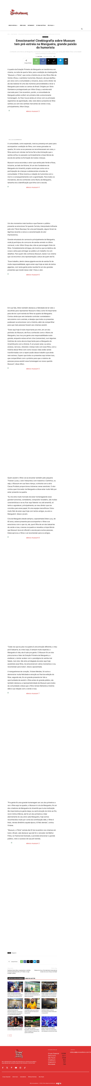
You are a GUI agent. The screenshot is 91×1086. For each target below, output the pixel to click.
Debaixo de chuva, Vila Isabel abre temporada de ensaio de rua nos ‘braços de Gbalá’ (45, 971)
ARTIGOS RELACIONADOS (16, 978)
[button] (81, 29)
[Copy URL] (31, 961)
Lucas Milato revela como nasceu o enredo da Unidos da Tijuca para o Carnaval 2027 (32, 1012)
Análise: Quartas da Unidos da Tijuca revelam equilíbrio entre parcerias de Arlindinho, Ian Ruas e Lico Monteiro (49, 995)
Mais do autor (30, 978)
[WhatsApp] (21, 961)
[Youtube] (16, 1068)
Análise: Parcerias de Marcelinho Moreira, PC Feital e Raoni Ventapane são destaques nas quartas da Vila (15, 995)
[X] (28, 961)
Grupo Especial (14, 34)
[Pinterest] (11, 1068)
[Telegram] (34, 961)
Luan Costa (39, 56)
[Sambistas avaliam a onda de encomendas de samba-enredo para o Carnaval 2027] (49, 1003)
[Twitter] (7, 1068)
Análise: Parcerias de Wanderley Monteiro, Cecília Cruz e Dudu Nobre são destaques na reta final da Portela (49, 1030)
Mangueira (14, 952)
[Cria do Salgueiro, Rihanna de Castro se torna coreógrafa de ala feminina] (15, 1021)
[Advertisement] (57, 11)
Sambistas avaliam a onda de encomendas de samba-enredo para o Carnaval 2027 (49, 1012)
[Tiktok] (25, 1068)
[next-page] (11, 1035)
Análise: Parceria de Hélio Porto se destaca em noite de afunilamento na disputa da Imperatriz (32, 995)
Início (9, 34)
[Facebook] (24, 961)
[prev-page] (8, 1035)
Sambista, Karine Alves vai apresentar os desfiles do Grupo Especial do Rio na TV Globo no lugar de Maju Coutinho (19, 972)
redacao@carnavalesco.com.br (80, 1052)
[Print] (38, 961)
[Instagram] (20, 1068)
